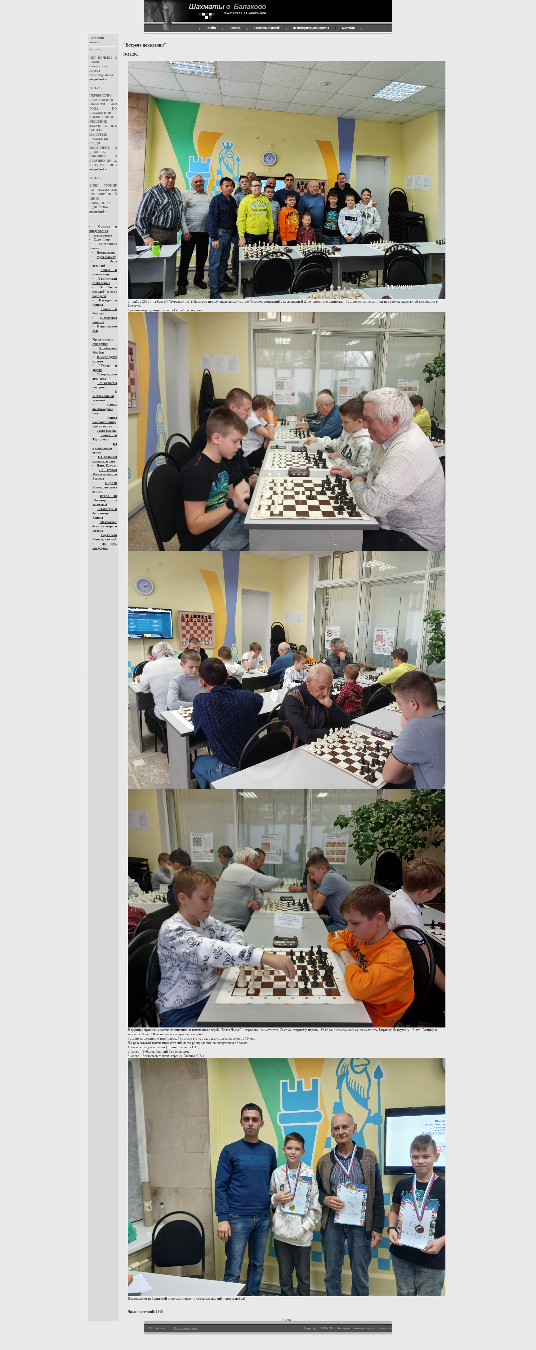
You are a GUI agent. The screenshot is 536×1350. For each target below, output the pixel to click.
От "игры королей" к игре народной (104, 292)
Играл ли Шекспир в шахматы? (104, 500)
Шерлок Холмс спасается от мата (104, 487)
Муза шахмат (106, 257)
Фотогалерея (103, 235)
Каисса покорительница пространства (104, 422)
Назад (286, 1319)
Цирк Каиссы (106, 465)
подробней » (98, 79)
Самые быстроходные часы (104, 409)
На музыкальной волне (104, 448)
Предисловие (106, 252)
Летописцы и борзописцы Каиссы (104, 513)
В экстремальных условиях (104, 396)
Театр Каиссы (107, 430)
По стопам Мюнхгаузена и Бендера (104, 474)
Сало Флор (102, 239)
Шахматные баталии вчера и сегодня (104, 526)
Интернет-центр (186, 1328)
